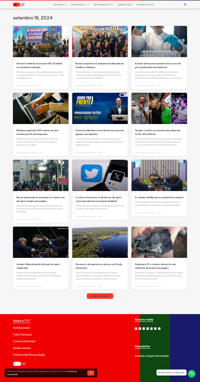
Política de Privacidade (29, 354)
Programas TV (78, 5)
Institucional (21, 327)
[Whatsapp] (140, 328)
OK (91, 373)
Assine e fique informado (152, 356)
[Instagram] (143, 328)
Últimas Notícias (145, 5)
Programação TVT (103, 5)
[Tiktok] (155, 328)
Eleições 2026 (125, 5)
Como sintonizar (24, 341)
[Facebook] (151, 328)
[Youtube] (136, 328)
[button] (185, 4)
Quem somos (22, 348)
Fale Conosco (22, 334)
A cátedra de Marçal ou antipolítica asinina (159, 197)
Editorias (58, 5)
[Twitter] (147, 328)
